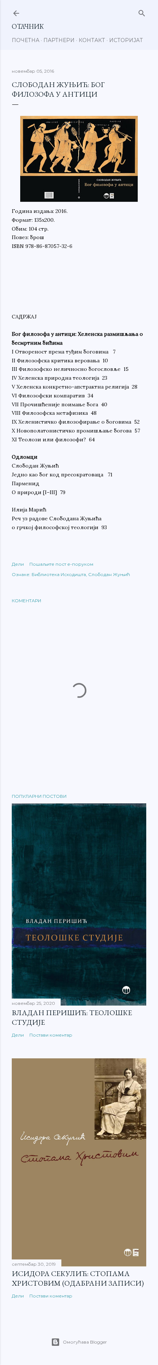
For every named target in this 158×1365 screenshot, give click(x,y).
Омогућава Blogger (85, 1342)
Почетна (25, 40)
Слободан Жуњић (109, 574)
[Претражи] (141, 11)
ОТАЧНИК (28, 26)
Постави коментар (50, 1035)
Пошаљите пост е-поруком (61, 564)
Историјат (126, 40)
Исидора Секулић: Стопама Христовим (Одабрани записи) (78, 1278)
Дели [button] (18, 564)
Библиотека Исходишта (59, 574)
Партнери (59, 40)
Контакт (92, 40)
